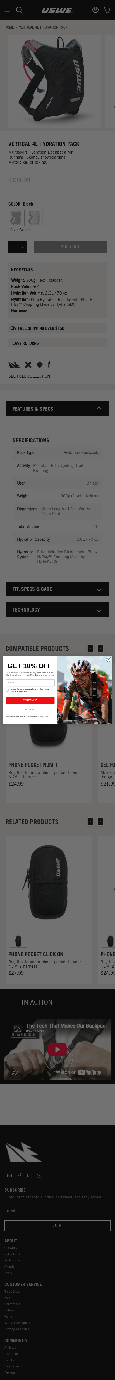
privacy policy (44, 716)
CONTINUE (30, 700)
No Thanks (30, 710)
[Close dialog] (108, 659)
